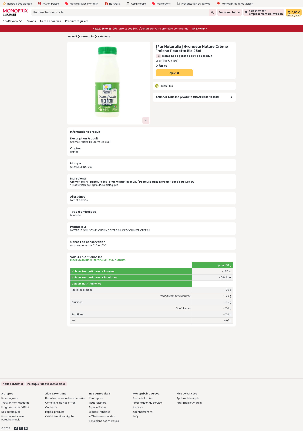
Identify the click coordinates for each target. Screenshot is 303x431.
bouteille (75, 215)
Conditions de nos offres (60, 402)
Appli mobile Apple (188, 398)
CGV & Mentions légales (60, 416)
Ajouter (174, 73)
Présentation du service (147, 402)
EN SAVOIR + (199, 28)
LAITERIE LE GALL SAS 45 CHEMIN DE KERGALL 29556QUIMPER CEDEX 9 (110, 230)
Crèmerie (104, 36)
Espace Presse (97, 407)
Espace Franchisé (99, 412)
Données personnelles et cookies (65, 398)
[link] (46, 383)
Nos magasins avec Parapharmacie (13, 418)
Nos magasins (9, 398)
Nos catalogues (10, 412)
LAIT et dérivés (79, 200)
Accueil (72, 36)
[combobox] (120, 12)
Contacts (51, 407)
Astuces (138, 407)
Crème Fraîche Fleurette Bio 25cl (90, 144)
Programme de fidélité (15, 407)
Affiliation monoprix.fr (102, 416)
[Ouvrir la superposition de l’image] (145, 120)
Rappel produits (54, 412)
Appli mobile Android (189, 402)
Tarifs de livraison (143, 398)
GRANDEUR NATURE (81, 166)
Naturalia (87, 36)
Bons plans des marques (104, 421)
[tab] (108, 83)
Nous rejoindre (97, 402)
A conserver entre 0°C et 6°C (88, 245)
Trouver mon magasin (15, 402)
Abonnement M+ (143, 412)
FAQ (135, 416)
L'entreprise (96, 398)
